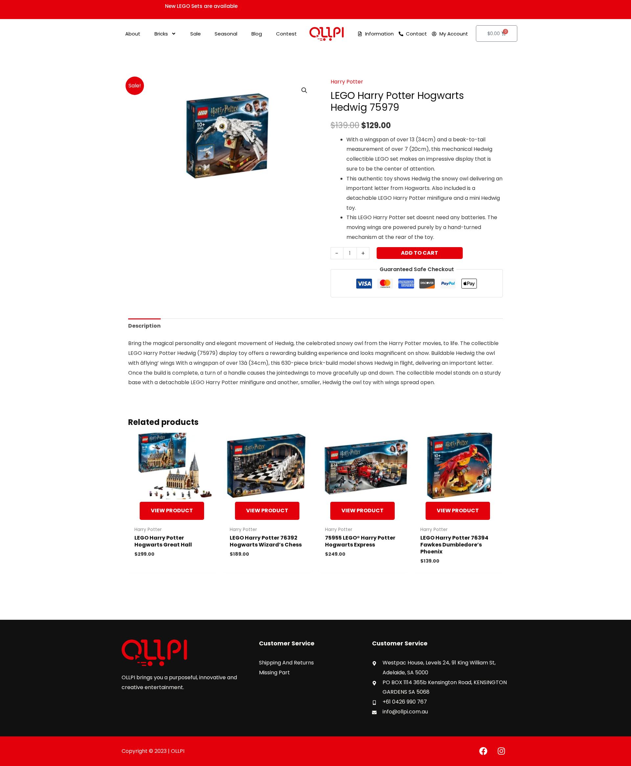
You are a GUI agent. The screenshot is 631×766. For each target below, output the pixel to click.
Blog (256, 33)
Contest (286, 33)
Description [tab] (144, 326)
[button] (304, 90)
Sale (195, 33)
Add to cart (419, 253)
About (132, 33)
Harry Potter (347, 81)
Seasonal (226, 33)
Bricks (161, 33)
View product (172, 510)
